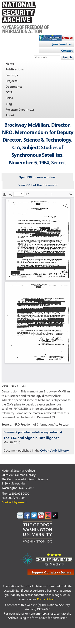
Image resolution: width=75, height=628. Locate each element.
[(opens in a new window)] (20, 517)
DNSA (9, 98)
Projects (11, 81)
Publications (15, 69)
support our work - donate (51, 572)
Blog (9, 104)
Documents (14, 86)
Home (10, 63)
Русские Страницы (20, 109)
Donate (67, 37)
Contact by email (14, 502)
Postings (12, 75)
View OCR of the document (38, 185)
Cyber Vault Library (54, 450)
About (10, 115)
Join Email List (62, 44)
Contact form (46, 599)
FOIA (9, 92)
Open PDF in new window (37, 177)
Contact (67, 50)
